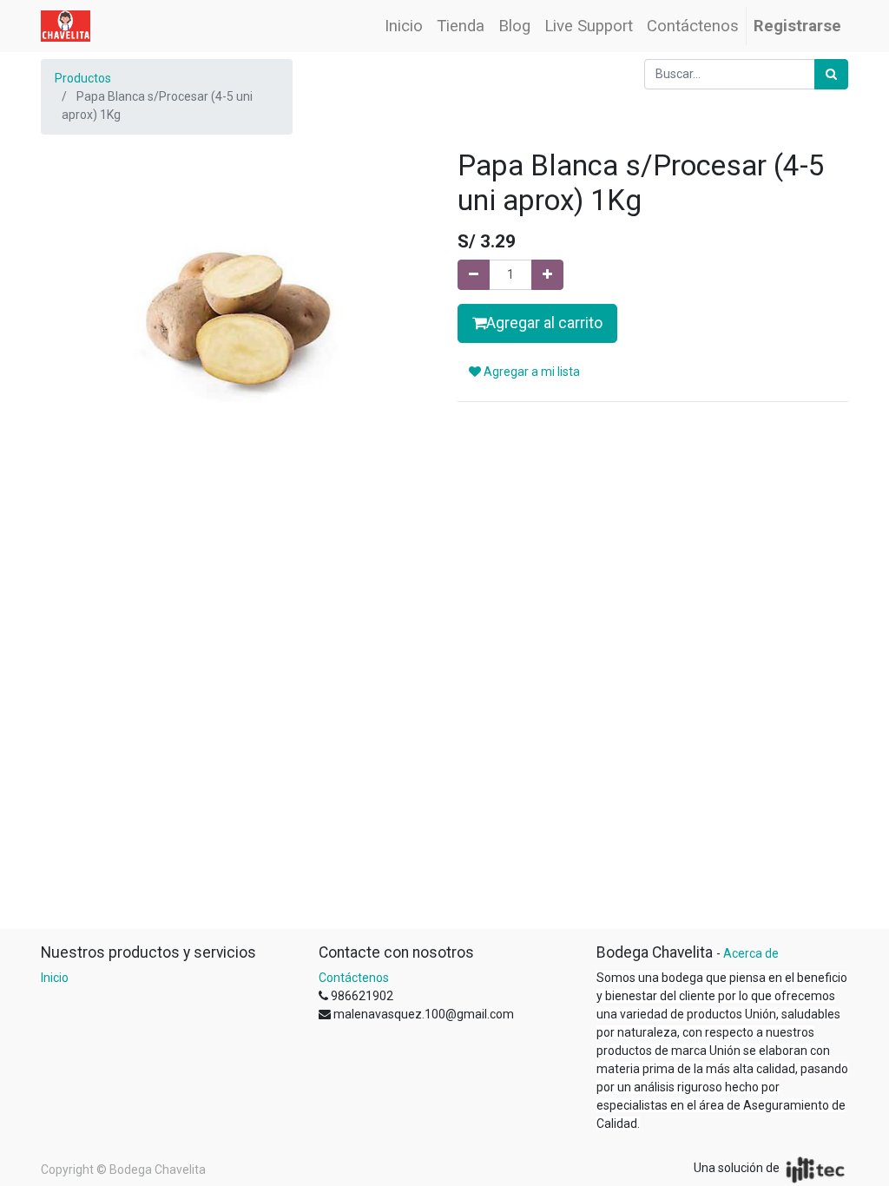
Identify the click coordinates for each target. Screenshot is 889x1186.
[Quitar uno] (474, 275)
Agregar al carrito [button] (544, 323)
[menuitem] (404, 26)
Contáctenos (354, 978)
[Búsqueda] (831, 74)
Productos (83, 78)
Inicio (55, 978)
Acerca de (751, 953)
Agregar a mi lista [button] (530, 372)
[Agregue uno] (547, 275)
